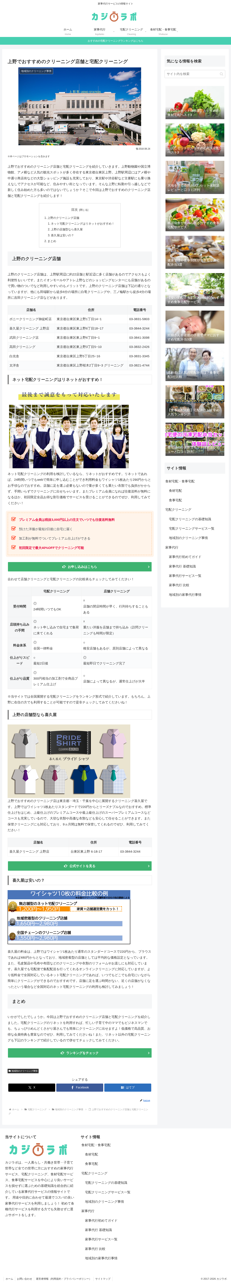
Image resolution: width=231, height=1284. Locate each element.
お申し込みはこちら (82, 567)
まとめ (51, 241)
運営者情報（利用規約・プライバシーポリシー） (63, 1278)
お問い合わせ (24, 1278)
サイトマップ (102, 1278)
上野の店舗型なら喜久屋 (67, 229)
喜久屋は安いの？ (62, 235)
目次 (74, 209)
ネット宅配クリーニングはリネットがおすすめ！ (82, 223)
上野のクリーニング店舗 (63, 217)
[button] (221, 74)
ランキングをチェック (82, 1053)
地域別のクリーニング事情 (25, 1071)
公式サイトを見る (82, 866)
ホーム (9, 1278)
